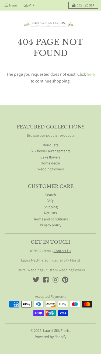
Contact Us (62, 250)
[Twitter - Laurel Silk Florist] (36, 279)
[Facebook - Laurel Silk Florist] (46, 279)
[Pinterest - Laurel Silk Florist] (65, 279)
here (91, 74)
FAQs (50, 200)
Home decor (50, 163)
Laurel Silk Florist (57, 330)
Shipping (51, 206)
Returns (50, 212)
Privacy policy (50, 225)
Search (50, 194)
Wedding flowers (50, 169)
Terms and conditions (50, 219)
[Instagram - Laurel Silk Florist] (55, 279)
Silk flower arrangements (51, 150)
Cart (86, 5)
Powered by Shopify (50, 336)
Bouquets (50, 145)
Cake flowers (50, 157)
